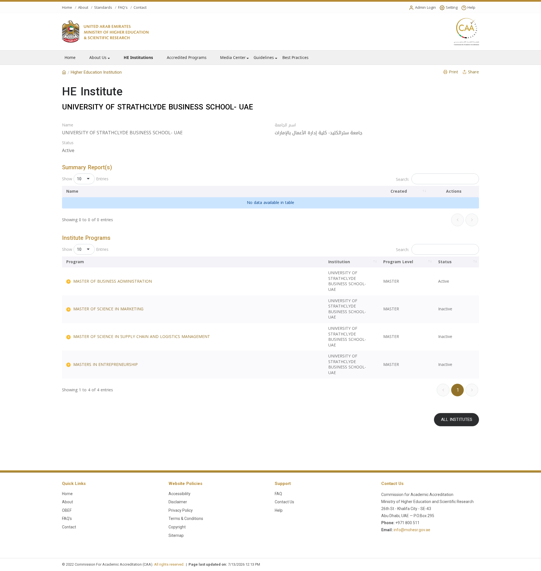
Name (67, 125)
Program (75, 262)
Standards (103, 7)
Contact (140, 7)
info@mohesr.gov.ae (412, 530)
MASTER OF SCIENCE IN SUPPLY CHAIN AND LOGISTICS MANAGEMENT (141, 337)
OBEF (67, 510)
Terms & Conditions (185, 518)
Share (473, 72)
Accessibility (179, 493)
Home (67, 7)
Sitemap (176, 535)
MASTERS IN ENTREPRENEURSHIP (105, 364)
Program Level (398, 262)
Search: (402, 179)
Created (399, 191)
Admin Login (425, 7)
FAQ (278, 493)
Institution (339, 262)
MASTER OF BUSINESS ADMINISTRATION (112, 281)
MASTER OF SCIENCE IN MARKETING (108, 309)
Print (453, 72)
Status (68, 143)
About (83, 7)
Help (471, 7)
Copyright (177, 527)
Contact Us (284, 502)
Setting (452, 7)
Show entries (85, 179)
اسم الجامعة (285, 125)
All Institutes (456, 419)
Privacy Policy (180, 510)
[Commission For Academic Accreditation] (64, 72)
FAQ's (123, 7)
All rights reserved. (169, 564)
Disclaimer (177, 502)
